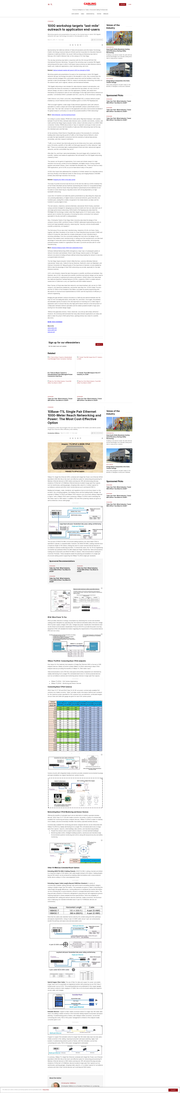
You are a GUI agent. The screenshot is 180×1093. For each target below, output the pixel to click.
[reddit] (78, 45)
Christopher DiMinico (53, 433)
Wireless (105, 13)
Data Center (75, 13)
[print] (102, 45)
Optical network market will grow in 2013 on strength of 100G (71, 70)
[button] (49, 4)
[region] (90, 1090)
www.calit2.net (52, 330)
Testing (99, 13)
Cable (82, 13)
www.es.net (51, 332)
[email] (80, 45)
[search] (51, 4)
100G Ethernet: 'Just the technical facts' (64, 115)
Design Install (90, 13)
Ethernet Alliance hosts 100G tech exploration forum (67, 247)
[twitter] (75, 45)
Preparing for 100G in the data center (64, 179)
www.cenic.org (52, 328)
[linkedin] (72, 45)
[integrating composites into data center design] (119, 69)
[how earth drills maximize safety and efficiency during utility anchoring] (119, 38)
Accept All (173, 1090)
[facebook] (70, 45)
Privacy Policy (46, 1089)
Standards (50, 21)
